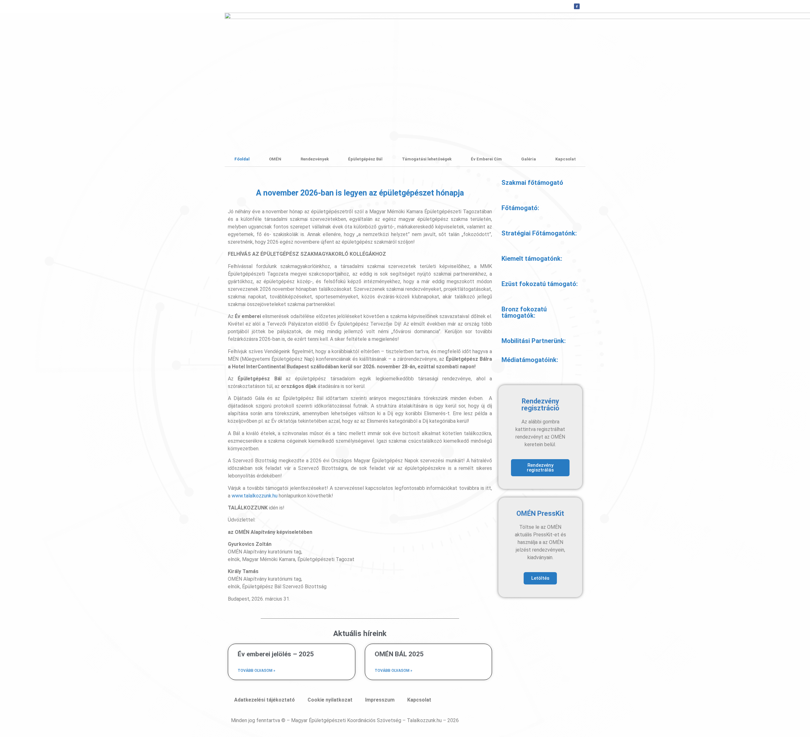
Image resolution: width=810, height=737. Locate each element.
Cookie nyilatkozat (330, 700)
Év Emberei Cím (486, 159)
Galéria (528, 159)
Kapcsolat (565, 159)
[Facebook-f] (577, 6)
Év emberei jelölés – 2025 (276, 654)
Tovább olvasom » (256, 670)
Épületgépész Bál (365, 159)
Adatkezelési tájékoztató (264, 700)
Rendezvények (315, 159)
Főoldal (242, 159)
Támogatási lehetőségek (427, 159)
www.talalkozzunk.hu (254, 496)
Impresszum (380, 700)
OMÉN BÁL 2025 (399, 654)
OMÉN (275, 159)
